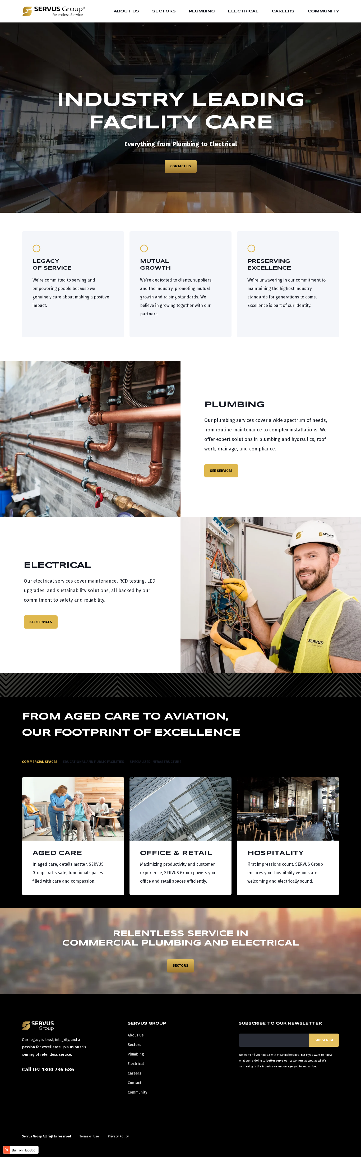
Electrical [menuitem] (243, 11)
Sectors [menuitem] (164, 11)
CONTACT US (180, 166)
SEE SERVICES (221, 471)
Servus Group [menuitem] (147, 1023)
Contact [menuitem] (134, 1083)
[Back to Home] (53, 12)
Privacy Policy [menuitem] (118, 1136)
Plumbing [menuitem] (202, 11)
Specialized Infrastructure (155, 762)
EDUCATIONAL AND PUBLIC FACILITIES (93, 762)
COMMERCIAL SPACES (40, 762)
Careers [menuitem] (283, 11)
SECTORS (180, 965)
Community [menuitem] (323, 11)
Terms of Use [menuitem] (89, 1136)
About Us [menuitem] (126, 11)
